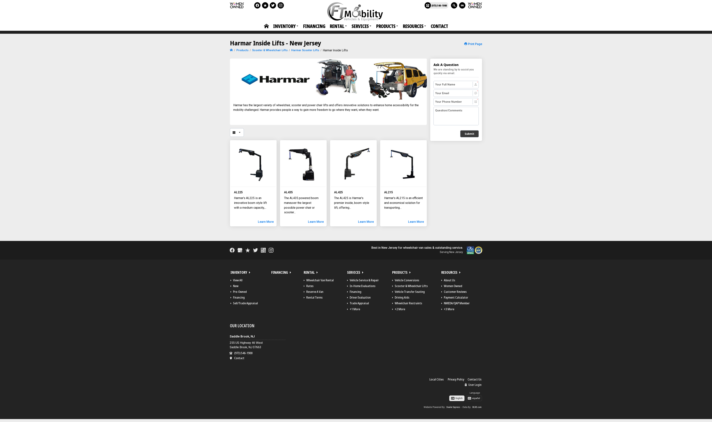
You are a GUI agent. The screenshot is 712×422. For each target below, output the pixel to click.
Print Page (474, 44)
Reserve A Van (314, 292)
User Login (475, 385)
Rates (310, 286)
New (235, 286)
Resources (413, 26)
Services (360, 26)
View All (238, 280)
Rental (337, 26)
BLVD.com (477, 407)
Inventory (284, 26)
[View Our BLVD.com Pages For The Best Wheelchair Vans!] (263, 250)
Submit (469, 133)
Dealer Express (453, 407)
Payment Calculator (456, 297)
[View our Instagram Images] (281, 5)
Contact (439, 26)
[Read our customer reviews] (265, 5)
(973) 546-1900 (439, 5)
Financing (314, 26)
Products (385, 26)
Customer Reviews (455, 292)
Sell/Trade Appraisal (245, 303)
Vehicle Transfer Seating (410, 292)
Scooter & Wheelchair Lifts (411, 286)
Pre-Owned (240, 292)
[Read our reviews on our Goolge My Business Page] (240, 250)
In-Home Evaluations (362, 286)
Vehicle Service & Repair (364, 280)
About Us (449, 280)
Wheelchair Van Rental (320, 280)
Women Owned (453, 286)
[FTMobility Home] (231, 50)
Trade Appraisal (359, 303)
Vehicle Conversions (407, 280)
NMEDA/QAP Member (457, 303)
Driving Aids (402, 297)
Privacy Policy (456, 379)
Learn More (266, 222)
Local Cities (436, 379)
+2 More (400, 309)
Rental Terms (314, 297)
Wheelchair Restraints (408, 303)
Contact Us (475, 379)
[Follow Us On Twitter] (273, 5)
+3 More (449, 309)
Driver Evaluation (360, 297)
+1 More (355, 309)
